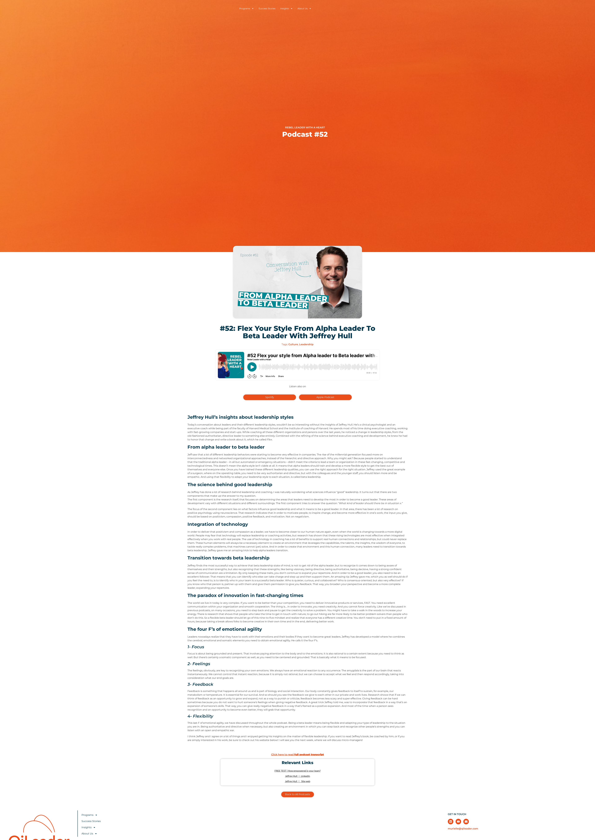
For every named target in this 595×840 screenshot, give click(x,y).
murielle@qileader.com (463, 828)
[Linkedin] (450, 821)
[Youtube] (458, 821)
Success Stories (267, 8)
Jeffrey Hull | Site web (297, 781)
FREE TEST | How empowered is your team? (298, 770)
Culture (293, 344)
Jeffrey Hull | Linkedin (297, 775)
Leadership (306, 344)
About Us (303, 8)
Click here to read (297, 754)
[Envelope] (466, 821)
